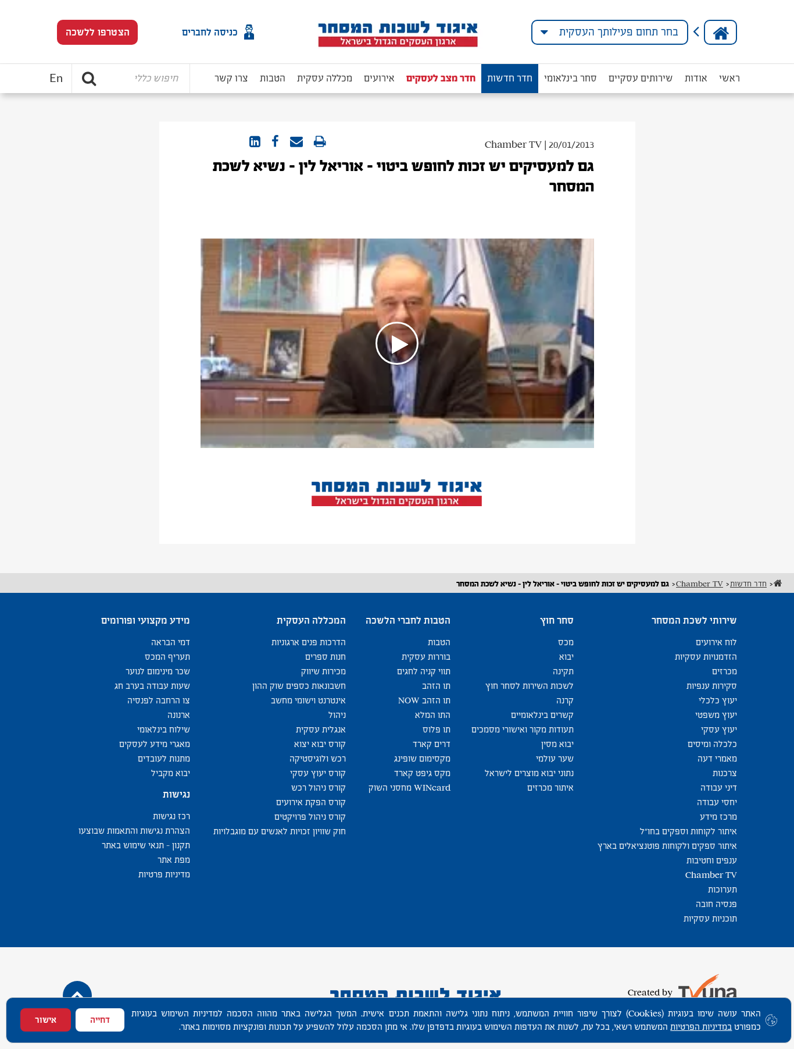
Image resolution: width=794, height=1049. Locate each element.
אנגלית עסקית (321, 729)
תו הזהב (436, 685)
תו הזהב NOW (424, 700)
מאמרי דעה (717, 758)
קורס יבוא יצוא (320, 743)
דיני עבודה (718, 787)
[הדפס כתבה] (320, 142)
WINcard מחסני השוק (409, 787)
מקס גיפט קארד (422, 772)
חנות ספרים (325, 656)
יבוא (566, 656)
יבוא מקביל (170, 772)
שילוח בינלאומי (163, 729)
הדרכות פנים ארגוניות (308, 642)
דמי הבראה (170, 642)
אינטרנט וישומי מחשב (308, 700)
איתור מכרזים (550, 787)
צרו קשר (231, 78)
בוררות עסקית (426, 656)
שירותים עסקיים (641, 78)
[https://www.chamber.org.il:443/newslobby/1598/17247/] (296, 142)
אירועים (379, 78)
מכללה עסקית (324, 78)
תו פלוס (436, 729)
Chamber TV (711, 874)
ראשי (729, 78)
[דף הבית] (720, 32)
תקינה (563, 671)
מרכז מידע (718, 816)
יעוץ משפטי (716, 714)
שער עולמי (555, 758)
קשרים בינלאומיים (542, 714)
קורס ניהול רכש (318, 787)
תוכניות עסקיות (710, 918)
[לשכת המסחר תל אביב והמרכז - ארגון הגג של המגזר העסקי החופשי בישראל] (397, 32)
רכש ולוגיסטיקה (317, 758)
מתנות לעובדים (164, 758)
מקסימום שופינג (422, 758)
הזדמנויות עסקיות (706, 656)
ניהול (337, 714)
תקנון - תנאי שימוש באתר (146, 845)
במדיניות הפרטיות (701, 1026)
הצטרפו (98, 32)
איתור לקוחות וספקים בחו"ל (688, 831)
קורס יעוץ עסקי (318, 772)
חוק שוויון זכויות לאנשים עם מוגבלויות (279, 831)
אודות (696, 78)
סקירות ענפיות (711, 685)
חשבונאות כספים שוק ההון (299, 685)
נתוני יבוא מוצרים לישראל (529, 772)
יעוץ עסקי (719, 729)
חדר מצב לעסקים (440, 78)
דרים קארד (431, 743)
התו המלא (432, 714)
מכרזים (724, 671)
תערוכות (722, 889)
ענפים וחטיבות (711, 860)
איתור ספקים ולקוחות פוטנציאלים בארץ (667, 845)
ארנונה (178, 714)
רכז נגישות (171, 816)
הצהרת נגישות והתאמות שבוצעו (134, 830)
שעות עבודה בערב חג (152, 685)
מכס (566, 642)
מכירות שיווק (323, 671)
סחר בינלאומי (570, 78)
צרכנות (725, 772)
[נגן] (397, 343)
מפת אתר (174, 859)
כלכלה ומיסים (712, 743)
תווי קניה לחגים (423, 671)
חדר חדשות (509, 78)
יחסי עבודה (717, 802)
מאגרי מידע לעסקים (154, 743)
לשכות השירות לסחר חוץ (529, 685)
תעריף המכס (167, 656)
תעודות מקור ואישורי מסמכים (522, 729)
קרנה (565, 700)
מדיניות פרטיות (164, 874)
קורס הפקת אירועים (311, 802)
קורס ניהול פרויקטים (310, 816)
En (56, 78)
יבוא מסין (557, 743)
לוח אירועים (716, 642)
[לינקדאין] (254, 142)
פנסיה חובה (716, 903)
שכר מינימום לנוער (158, 671)
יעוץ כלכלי (718, 700)
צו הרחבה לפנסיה (158, 700)
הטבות (272, 78)
